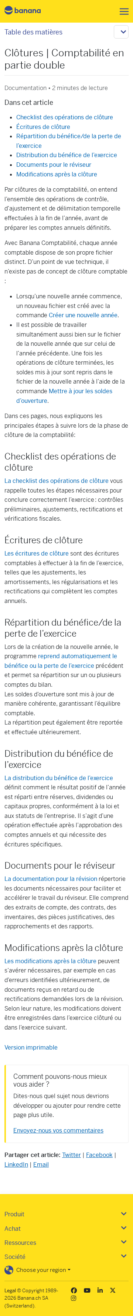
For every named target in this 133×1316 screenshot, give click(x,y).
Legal (10, 1290)
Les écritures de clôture (36, 553)
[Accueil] (28, 11)
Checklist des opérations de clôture (64, 117)
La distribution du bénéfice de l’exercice (58, 778)
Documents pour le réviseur (53, 165)
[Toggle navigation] (122, 11)
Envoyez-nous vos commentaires (58, 1130)
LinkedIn (16, 1165)
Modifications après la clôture (56, 174)
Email (41, 1165)
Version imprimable (31, 1047)
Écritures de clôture (43, 127)
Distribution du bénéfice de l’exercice (66, 155)
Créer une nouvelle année (83, 315)
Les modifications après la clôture (50, 961)
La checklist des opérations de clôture (56, 481)
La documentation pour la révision (50, 879)
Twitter (71, 1155)
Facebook (99, 1155)
